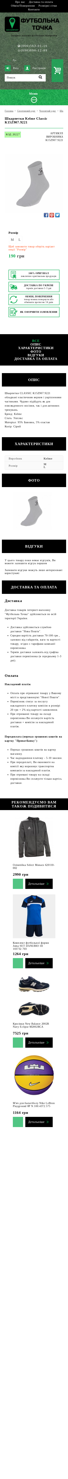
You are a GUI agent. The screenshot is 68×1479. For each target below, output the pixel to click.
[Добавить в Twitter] (57, 215)
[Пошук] (40, 77)
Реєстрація (39, 68)
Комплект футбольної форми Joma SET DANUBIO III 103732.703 (31, 945)
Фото (36, 351)
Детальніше (36, 883)
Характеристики (36, 348)
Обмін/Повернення (23, 5)
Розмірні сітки (48, 5)
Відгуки (36, 355)
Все (36, 340)
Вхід (16, 68)
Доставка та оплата (41, 2)
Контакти (34, 9)
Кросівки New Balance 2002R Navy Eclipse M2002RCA (31, 1025)
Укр (9, 60)
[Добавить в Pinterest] (51, 215)
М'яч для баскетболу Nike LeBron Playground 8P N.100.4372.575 (34, 1105)
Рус (15, 60)
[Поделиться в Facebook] (46, 215)
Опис (36, 344)
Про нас (20, 2)
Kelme (48, 458)
